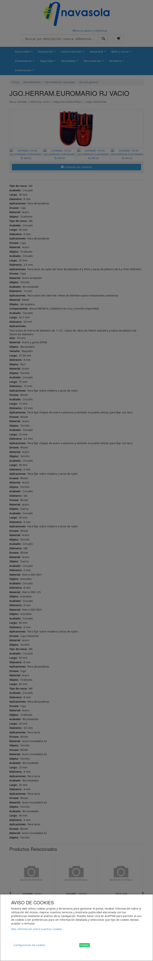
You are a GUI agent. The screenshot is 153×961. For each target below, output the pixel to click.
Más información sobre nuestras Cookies (36, 929)
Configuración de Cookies (29, 945)
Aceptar (84, 945)
